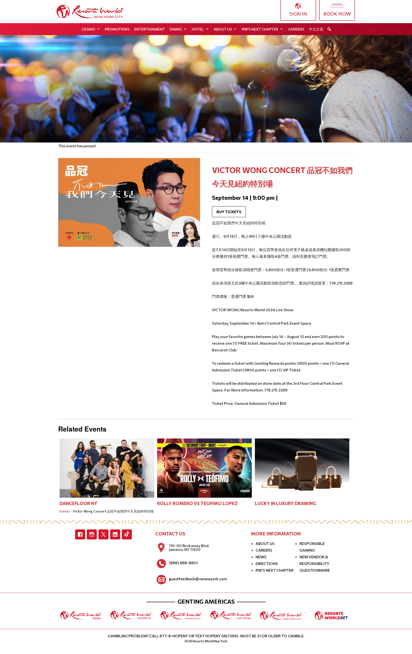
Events (64, 511)
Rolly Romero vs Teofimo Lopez (197, 503)
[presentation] (107, 467)
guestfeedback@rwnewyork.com (198, 579)
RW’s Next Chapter (260, 29)
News (261, 556)
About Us (223, 29)
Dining (176, 29)
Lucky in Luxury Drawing (285, 503)
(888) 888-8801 (183, 563)
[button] (329, 29)
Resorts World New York (210, 641)
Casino (88, 29)
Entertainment (149, 29)
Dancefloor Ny (78, 503)
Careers (296, 29)
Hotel (198, 29)
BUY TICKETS (228, 211)
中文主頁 (316, 29)
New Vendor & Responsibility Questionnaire (314, 563)
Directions (267, 563)
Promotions (117, 29)
